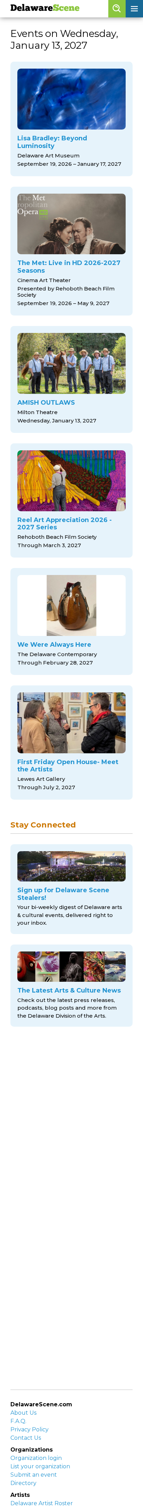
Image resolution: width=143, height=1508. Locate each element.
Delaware (44, 8)
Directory (23, 1483)
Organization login (36, 1458)
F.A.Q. (18, 1421)
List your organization (40, 1466)
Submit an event (33, 1474)
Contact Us (25, 1438)
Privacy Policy (29, 1429)
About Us (23, 1412)
